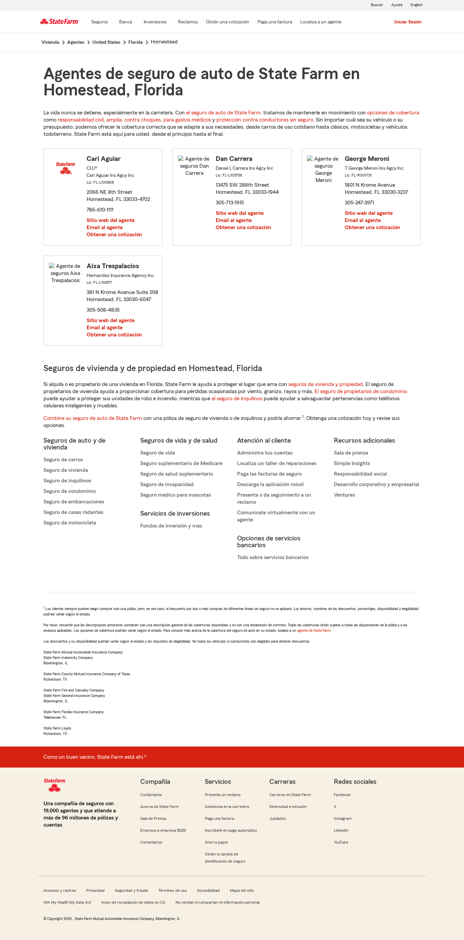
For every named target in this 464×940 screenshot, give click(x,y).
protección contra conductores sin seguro (264, 120)
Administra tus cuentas (264, 453)
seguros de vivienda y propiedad (325, 384)
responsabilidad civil (81, 120)
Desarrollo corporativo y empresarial (376, 484)
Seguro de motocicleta (69, 523)
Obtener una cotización (114, 234)
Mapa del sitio (242, 890)
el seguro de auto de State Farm (223, 112)
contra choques (142, 120)
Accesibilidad (208, 890)
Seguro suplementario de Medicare (181, 463)
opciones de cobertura (393, 112)
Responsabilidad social (360, 474)
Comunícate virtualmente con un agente (276, 516)
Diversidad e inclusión (287, 807)
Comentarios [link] (151, 842)
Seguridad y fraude (131, 890)
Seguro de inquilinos (67, 480)
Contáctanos (151, 795)
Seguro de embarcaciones (73, 501)
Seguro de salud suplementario (176, 474)
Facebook (342, 795)
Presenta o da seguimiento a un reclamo (274, 498)
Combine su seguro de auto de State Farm (92, 418)
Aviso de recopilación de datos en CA (133, 902)
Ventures (344, 495)
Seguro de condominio (69, 491)
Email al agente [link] (105, 227)
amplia (114, 120)
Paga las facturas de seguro (269, 474)
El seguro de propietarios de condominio (361, 391)
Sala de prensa (351, 453)
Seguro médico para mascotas (175, 495)
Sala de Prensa (153, 818)
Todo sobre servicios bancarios (272, 557)
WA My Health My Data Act (67, 902)
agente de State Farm (314, 630)
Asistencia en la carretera (227, 807)
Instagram (343, 818)
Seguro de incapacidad (167, 484)
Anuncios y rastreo (59, 890)
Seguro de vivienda (65, 470)
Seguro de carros (63, 459)
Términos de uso (172, 890)
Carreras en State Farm (290, 795)
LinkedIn (341, 830)
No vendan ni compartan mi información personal (218, 902)
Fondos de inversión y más (171, 526)
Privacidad (95, 890)
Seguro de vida (157, 453)
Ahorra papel (216, 842)
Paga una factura (219, 818)
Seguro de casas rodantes (73, 512)
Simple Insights (352, 463)
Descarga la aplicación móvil (270, 484)
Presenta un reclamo (222, 795)
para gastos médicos (187, 120)
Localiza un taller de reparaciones (276, 463)
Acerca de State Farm (159, 807)
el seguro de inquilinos (237, 398)
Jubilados (277, 818)
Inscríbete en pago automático (231, 830)
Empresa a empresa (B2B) (163, 830)
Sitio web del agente (111, 220)
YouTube (341, 842)
